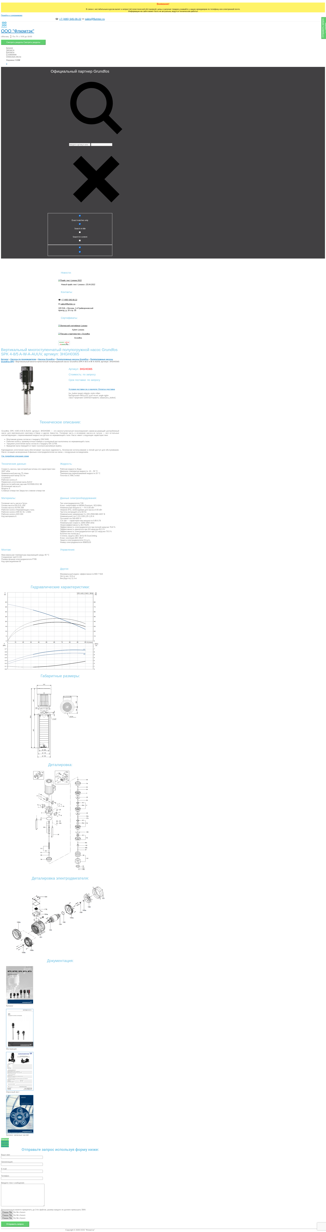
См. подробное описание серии (15, 456)
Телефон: (5, 1176)
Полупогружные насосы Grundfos (72, 359)
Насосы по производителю (23, 359)
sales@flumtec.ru (95, 19)
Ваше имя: (5, 1155)
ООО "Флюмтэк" (17, 30)
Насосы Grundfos (46, 359)
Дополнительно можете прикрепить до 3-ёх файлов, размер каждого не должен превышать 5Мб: (43, 1210)
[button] (5, 1139)
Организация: (7, 1162)
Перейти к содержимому (11, 15)
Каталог (5, 359)
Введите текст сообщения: (12, 1183)
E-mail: (4, 1169)
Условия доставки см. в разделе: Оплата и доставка (92, 389)
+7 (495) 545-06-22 (70, 19)
